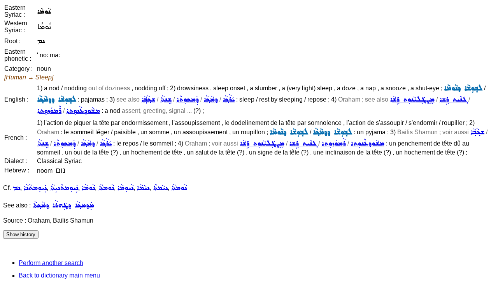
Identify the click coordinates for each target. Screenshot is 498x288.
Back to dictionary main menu (59, 275)
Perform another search (51, 263)
